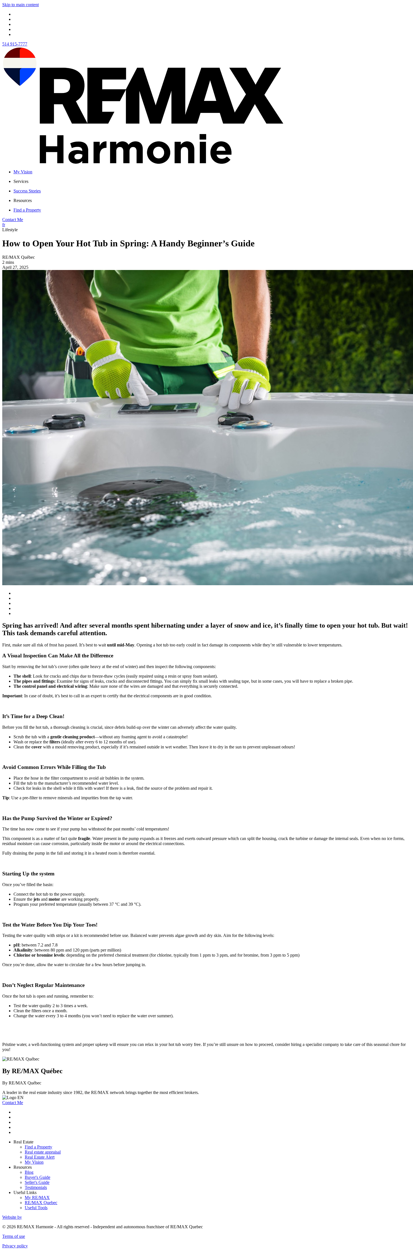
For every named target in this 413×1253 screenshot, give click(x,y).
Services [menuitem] (20, 181)
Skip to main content (20, 4)
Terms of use (13, 1236)
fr (3, 224)
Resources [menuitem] (22, 200)
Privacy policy (15, 1245)
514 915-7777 (14, 44)
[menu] (212, 181)
